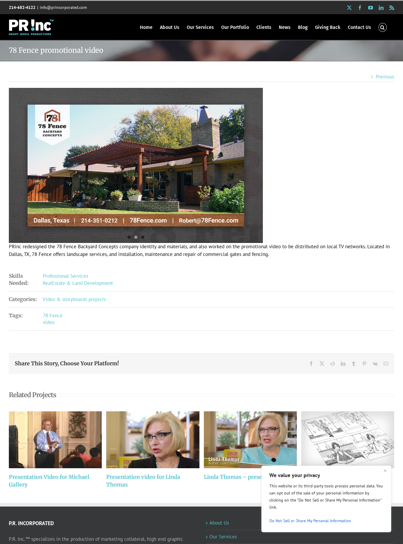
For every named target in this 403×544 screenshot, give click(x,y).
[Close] (385, 470)
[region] (326, 499)
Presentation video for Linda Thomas (145, 440)
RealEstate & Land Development (78, 283)
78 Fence (53, 315)
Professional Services (65, 276)
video (49, 322)
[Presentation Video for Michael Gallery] (55, 439)
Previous (385, 76)
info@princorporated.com (63, 7)
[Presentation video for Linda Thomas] (152, 439)
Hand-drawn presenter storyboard (339, 440)
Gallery (63, 440)
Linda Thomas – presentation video (242, 440)
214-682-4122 (22, 7)
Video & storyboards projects (74, 299)
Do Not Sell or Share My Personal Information (310, 520)
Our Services (223, 536)
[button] (383, 27)
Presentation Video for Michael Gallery (47, 440)
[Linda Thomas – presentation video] (250, 439)
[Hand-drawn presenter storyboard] (347, 439)
